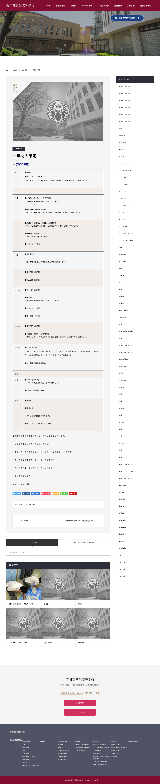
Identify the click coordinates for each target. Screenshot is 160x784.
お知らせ (131, 5)
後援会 (121, 387)
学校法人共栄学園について (30, 766)
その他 (121, 156)
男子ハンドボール (126, 464)
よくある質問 (80, 750)
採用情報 (114, 757)
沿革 (24, 750)
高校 (120, 555)
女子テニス (123, 338)
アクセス (80, 712)
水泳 (120, 436)
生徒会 (121, 443)
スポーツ (122, 198)
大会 (120, 324)
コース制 (25, 753)
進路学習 (122, 527)
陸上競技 (48, 642)
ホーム (48, 5)
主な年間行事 (63, 753)
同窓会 (121, 296)
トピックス (123, 219)
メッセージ (62, 760)
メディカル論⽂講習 (100, 761)
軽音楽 (121, 513)
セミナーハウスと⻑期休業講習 (101, 757)
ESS (120, 128)
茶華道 (121, 506)
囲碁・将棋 (123, 310)
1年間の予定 (62, 757)
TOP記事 (122, 142)
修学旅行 (122, 254)
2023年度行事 (124, 100)
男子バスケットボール (127, 471)
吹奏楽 (121, 303)
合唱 (120, 289)
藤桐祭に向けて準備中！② (21, 603)
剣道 (120, 268)
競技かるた (123, 485)
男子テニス (123, 457)
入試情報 (122, 261)
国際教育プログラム (29, 757)
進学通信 (122, 520)
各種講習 (96, 753)
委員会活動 (123, 359)
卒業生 (121, 275)
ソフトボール (124, 205)
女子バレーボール (126, 352)
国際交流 (122, 317)
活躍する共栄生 (63, 750)
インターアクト (125, 170)
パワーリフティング (18, 642)
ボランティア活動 (126, 240)
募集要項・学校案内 (82, 747)
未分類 (19, 148)
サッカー (122, 191)
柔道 (120, 429)
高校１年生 (123, 562)
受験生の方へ (115, 744)
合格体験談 (97, 750)
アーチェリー (124, 163)
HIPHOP (122, 135)
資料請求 (80, 703)
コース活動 (123, 184)
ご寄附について (116, 753)
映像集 (73, 5)
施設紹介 (25, 760)
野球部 (121, 541)
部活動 (121, 534)
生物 (120, 450)
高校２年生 (123, 569)
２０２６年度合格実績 (101, 747)
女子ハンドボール (126, 345)
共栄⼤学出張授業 (99, 764)
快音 (120, 394)
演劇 (80, 603)
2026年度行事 (124, 121)
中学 (120, 247)
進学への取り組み (99, 744)
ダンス (121, 212)
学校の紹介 (60, 5)
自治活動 (122, 499)
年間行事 (122, 380)
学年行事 (122, 366)
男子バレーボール (126, 478)
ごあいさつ (26, 744)
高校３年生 (123, 576)
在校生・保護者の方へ (119, 747)
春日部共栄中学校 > (127, 18)
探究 (120, 401)
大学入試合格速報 (126, 331)
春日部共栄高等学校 (20, 5)
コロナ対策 (123, 177)
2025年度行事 (124, 114)
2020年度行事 (124, 86)
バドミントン (124, 226)
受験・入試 (104, 5)
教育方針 (25, 747)
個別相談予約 (145, 5)
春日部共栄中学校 (16, 740)
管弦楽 (81, 642)
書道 (46, 603)
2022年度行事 (124, 93)
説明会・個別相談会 (82, 744)
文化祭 (121, 408)
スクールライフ (87, 5)
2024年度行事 (124, 107)
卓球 (120, 282)
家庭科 (121, 373)
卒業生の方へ (115, 750)
